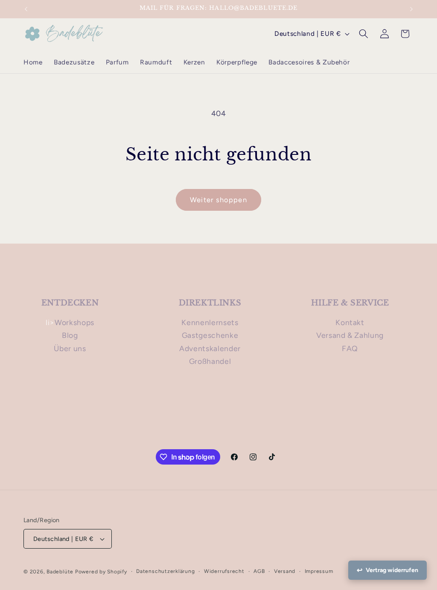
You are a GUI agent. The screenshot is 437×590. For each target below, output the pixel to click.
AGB (259, 571)
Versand (284, 571)
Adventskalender (210, 348)
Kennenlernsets (209, 322)
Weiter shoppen (218, 199)
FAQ (350, 348)
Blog (70, 335)
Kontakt (349, 322)
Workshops (74, 322)
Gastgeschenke (210, 335)
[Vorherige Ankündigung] (26, 9)
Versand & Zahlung (350, 335)
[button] (363, 33)
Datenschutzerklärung (165, 571)
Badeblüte (60, 572)
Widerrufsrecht (224, 571)
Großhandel (210, 361)
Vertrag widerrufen (392, 570)
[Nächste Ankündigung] (411, 9)
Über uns (70, 348)
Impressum (319, 571)
